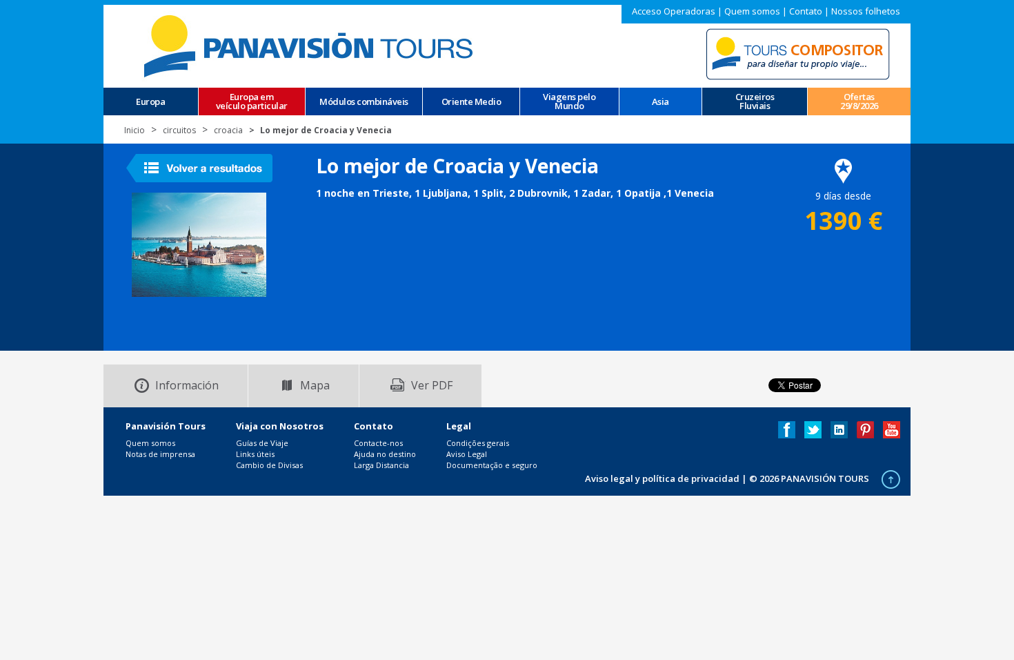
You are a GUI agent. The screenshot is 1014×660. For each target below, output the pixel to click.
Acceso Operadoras (673, 11)
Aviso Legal (466, 454)
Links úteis (255, 454)
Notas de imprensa (160, 454)
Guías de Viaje (262, 443)
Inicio (134, 130)
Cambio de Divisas (269, 465)
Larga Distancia (381, 465)
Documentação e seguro (491, 465)
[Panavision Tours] (310, 45)
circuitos (179, 130)
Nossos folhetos (865, 11)
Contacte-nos (378, 443)
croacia (228, 130)
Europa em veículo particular (252, 101)
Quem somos (752, 11)
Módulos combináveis (363, 101)
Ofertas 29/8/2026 (859, 101)
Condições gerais (477, 443)
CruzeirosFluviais (755, 101)
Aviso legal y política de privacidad (662, 478)
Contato (805, 11)
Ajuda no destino (385, 454)
